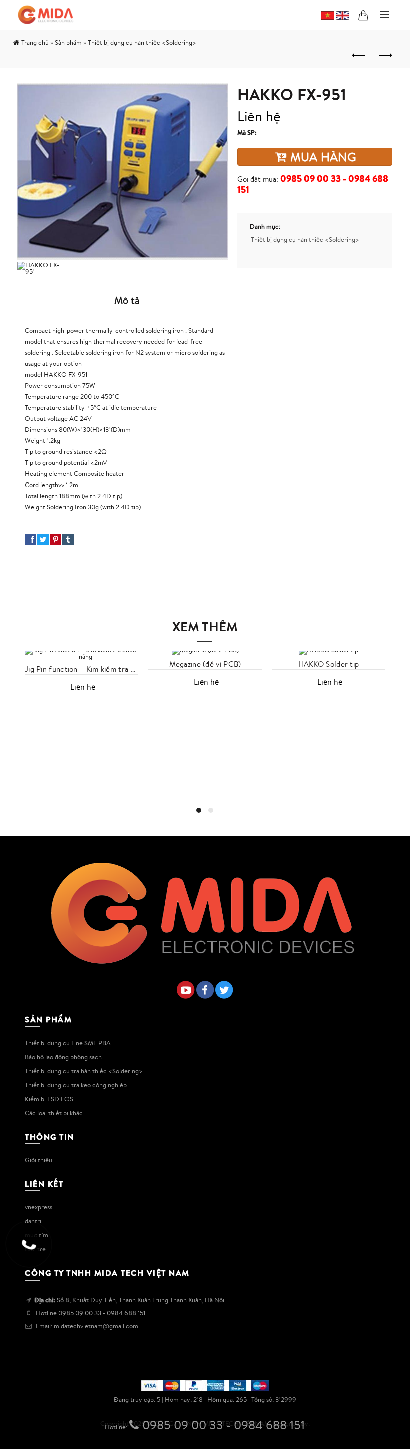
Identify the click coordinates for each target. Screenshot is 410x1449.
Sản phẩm (68, 42)
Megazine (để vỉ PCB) (206, 664)
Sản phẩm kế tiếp (385, 56)
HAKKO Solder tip (329, 664)
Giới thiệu (38, 1160)
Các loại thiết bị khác (54, 1113)
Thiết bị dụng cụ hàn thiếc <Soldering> (305, 239)
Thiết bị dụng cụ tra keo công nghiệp (76, 1085)
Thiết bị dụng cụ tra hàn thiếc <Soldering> (84, 1071)
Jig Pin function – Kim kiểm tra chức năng (81, 669)
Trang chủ (35, 42)
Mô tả (127, 300)
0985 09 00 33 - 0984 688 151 (313, 184)
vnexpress (38, 1207)
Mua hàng (321, 157)
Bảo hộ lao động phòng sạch (63, 1057)
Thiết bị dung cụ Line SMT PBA (68, 1043)
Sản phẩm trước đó (360, 56)
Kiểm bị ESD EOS (49, 1099)
